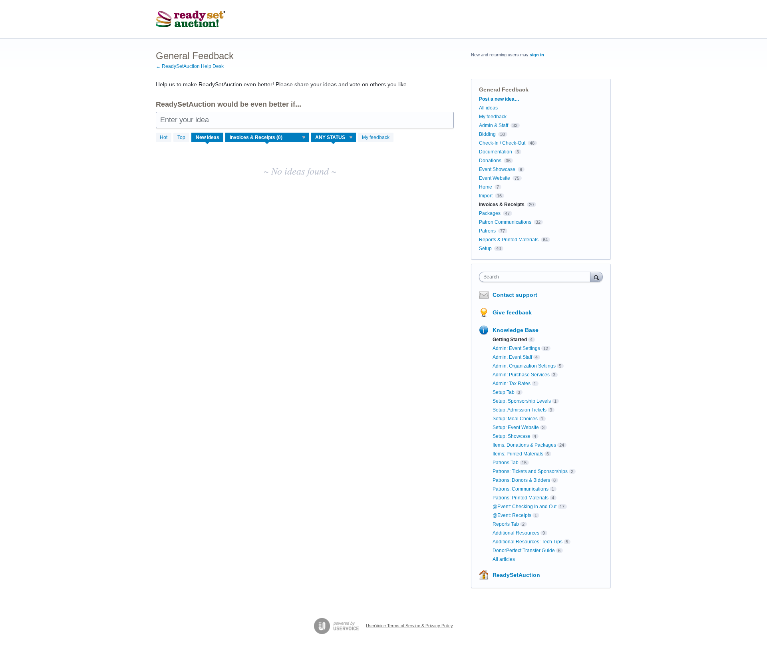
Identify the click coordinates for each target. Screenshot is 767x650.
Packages (490, 213)
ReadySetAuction (516, 575)
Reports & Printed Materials (508, 240)
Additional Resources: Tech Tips (527, 542)
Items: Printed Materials (518, 454)
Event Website (494, 178)
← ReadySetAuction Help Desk (190, 66)
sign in (537, 54)
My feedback (375, 137)
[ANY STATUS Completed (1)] (333, 137)
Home (485, 187)
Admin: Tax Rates (512, 383)
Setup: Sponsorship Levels (522, 401)
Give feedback (512, 312)
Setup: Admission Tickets (519, 410)
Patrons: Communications (520, 489)
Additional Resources (516, 533)
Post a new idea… (499, 99)
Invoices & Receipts (502, 204)
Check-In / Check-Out (502, 143)
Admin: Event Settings (516, 348)
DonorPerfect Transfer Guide (524, 550)
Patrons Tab (506, 462)
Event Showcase (497, 169)
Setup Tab (504, 392)
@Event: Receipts (512, 515)
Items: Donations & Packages (524, 445)
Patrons (487, 231)
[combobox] (536, 277)
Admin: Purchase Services (521, 375)
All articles (504, 559)
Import (486, 196)
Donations (490, 160)
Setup (485, 248)
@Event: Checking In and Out (524, 506)
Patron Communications (505, 222)
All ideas (488, 108)
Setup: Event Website (516, 427)
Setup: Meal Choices (515, 418)
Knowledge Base (515, 330)
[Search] (596, 277)
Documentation (495, 152)
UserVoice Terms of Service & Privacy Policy (409, 625)
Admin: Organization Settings (524, 366)
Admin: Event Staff (512, 357)
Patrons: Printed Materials (520, 498)
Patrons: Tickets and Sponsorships (530, 471)
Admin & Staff (493, 125)
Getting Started (510, 339)
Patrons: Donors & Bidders (521, 480)
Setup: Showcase (512, 436)
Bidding (487, 134)
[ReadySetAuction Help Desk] (191, 19)
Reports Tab (506, 524)
